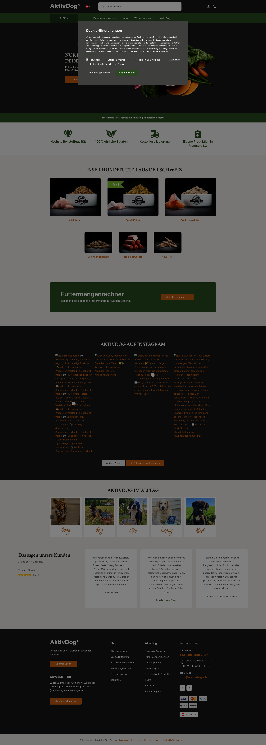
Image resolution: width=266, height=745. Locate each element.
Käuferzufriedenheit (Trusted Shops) (107, 64)
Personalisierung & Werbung (146, 60)
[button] (174, 60)
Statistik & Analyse (116, 60)
